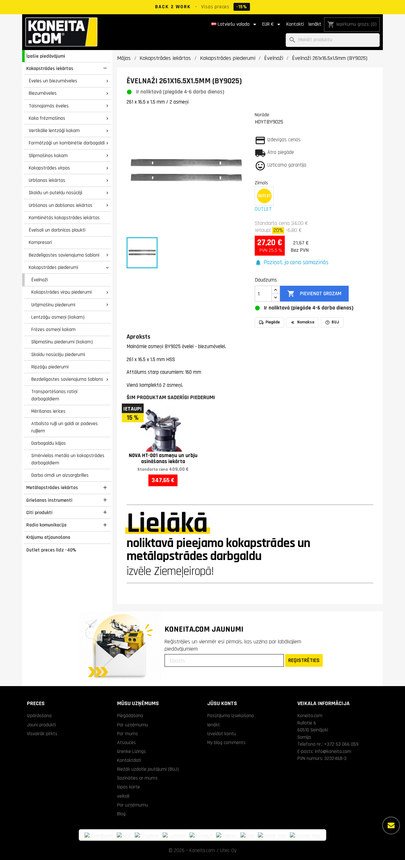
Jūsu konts (222, 703)
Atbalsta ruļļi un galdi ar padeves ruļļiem (64, 427)
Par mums (127, 733)
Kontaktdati (129, 760)
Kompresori (40, 242)
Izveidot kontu (221, 733)
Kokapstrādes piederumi (53, 267)
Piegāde (272, 322)
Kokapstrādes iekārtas (49, 68)
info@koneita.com (333, 751)
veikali (123, 796)
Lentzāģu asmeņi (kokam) (57, 317)
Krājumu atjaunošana (48, 537)
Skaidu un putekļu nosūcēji (55, 192)
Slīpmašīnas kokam (48, 155)
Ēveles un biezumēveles (53, 81)
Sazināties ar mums (137, 778)
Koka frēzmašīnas (47, 118)
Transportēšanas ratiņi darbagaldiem (54, 395)
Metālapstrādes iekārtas (52, 487)
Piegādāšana (130, 715)
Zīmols (261, 183)
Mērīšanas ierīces (48, 411)
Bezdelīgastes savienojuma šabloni (64, 255)
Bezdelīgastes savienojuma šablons (67, 379)
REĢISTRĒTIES (304, 660)
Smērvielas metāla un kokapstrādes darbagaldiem (67, 459)
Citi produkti (39, 512)
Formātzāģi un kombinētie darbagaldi (67, 143)
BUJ (335, 322)
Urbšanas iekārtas (47, 180)
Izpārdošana (39, 715)
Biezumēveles (43, 93)
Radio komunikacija (46, 525)
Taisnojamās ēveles (49, 106)
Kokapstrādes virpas (49, 168)
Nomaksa (305, 322)
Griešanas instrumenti (49, 500)
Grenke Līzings (131, 751)
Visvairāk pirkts (42, 733)
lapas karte (128, 787)
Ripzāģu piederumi (50, 367)
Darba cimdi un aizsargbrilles (60, 475)
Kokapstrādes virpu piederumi (61, 292)
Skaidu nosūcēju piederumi (58, 354)
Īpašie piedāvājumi (45, 56)
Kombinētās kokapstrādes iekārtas (64, 217)
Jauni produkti (41, 725)
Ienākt (314, 24)
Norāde (262, 114)
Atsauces (126, 742)
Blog (121, 814)
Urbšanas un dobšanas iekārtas (60, 205)
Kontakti (295, 24)
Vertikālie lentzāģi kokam (54, 130)
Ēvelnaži (39, 280)
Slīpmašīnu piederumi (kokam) (62, 342)
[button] (291, 262)
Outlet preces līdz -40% (51, 550)
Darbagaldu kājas (48, 443)
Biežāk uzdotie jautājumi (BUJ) (148, 769)
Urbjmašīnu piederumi (53, 305)
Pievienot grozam (314, 293)
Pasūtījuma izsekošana (230, 715)
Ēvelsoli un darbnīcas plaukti (57, 230)
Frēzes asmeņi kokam (53, 329)
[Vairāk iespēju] (391, 825)
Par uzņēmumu (132, 725)
